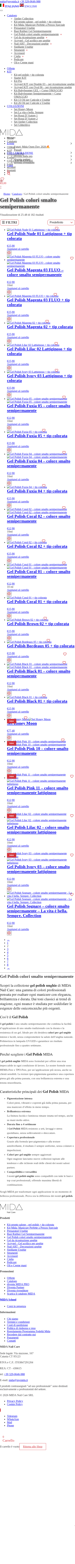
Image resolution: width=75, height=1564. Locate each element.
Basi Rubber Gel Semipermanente (32, 31)
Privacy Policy (15, 1401)
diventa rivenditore (24, 162)
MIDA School (8, 1299)
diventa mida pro (23, 156)
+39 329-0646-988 (30, 1)
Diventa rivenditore (17, 1290)
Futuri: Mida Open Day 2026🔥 (32, 146)
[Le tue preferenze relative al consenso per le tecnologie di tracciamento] (74, 1525)
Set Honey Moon (23, 109)
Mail (9, 1422)
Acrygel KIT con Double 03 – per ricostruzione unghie (44, 84)
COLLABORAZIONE (20, 153)
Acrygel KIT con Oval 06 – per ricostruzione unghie (43, 87)
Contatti (11, 1340)
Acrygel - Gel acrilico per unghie (32, 40)
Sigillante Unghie (23, 46)
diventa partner (22, 159)
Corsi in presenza (16, 1306)
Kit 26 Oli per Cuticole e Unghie (32, 102)
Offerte (11, 68)
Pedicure (19, 59)
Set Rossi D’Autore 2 (26, 118)
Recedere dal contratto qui (21, 1334)
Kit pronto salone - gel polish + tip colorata (37, 21)
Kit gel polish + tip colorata (29, 74)
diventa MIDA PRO (18, 1284)
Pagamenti (12, 1337)
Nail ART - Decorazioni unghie (31, 43)
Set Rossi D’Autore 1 (26, 115)
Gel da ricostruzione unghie (29, 37)
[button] (8, 172)
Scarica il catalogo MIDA (21, 1293)
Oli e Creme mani (23, 62)
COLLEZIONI (15, 106)
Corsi (10, 165)
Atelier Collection (23, 18)
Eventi (10, 143)
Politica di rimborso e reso (21, 1328)
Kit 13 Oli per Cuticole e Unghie (32, 99)
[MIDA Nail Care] (11, 137)
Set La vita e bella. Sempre (28, 112)
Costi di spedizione (17, 1325)
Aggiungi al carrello (18, 248)
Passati (17, 149)
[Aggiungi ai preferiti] (57, 228)
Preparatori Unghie (24, 28)
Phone (10, 1425)
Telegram (12, 1416)
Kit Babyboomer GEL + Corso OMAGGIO (38, 90)
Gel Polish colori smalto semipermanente (36, 34)
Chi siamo (12, 1318)
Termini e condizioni (18, 1321)
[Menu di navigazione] (1, 10)
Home (6, 193)
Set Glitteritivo (22, 124)
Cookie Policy (15, 1404)
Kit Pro (18, 81)
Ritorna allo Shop (32, 1446)
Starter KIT (20, 77)
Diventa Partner (15, 1287)
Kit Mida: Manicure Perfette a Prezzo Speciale (39, 24)
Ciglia (17, 56)
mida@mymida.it (9, 1)
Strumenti (19, 49)
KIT (9, 71)
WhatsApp (13, 1419)
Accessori (19, 53)
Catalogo (12, 15)
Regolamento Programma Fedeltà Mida (28, 1331)
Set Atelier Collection (26, 121)
